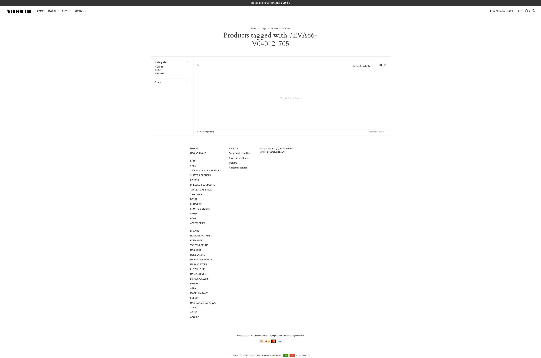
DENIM (193, 199)
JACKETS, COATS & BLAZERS (205, 170)
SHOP (65, 11)
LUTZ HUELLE (197, 269)
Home (253, 29)
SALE (193, 166)
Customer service (238, 168)
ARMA (193, 288)
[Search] (533, 11)
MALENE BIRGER (198, 274)
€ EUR (510, 11)
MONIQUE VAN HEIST (201, 235)
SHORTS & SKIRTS (200, 209)
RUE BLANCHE (197, 255)
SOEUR (194, 298)
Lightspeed (277, 336)
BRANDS (79, 11)
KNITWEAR (196, 204)
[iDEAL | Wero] (267, 342)
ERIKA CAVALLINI (199, 279)
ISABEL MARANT (199, 293)
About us (233, 148)
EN (519, 11)
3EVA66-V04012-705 (280, 29)
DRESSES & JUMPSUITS (202, 185)
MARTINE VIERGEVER (201, 259)
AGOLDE (194, 317)
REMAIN (194, 283)
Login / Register (497, 11)
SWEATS (194, 180)
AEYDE (193, 312)
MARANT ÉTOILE (198, 264)
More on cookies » (303, 355)
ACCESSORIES (197, 223)
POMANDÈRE (197, 240)
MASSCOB (195, 250)
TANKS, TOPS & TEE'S (201, 190)
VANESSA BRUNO (199, 245)
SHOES (194, 213)
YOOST (194, 307)
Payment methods (238, 158)
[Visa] (279, 342)
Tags (264, 29)
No (292, 355)
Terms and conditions (240, 153)
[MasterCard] (273, 342)
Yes (285, 355)
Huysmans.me (298, 336)
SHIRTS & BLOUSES (200, 175)
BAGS (193, 218)
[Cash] (261, 342)
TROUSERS (196, 194)
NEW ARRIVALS (198, 153)
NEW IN (52, 11)
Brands (41, 11)
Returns (233, 163)
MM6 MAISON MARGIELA (203, 303)
